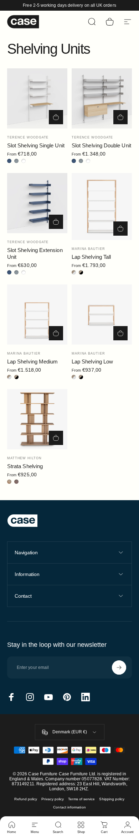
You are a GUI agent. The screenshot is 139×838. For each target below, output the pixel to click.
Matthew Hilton (24, 458)
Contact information (69, 807)
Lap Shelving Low (92, 361)
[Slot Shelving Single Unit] (37, 98)
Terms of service (81, 799)
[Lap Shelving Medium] (37, 314)
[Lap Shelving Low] (102, 314)
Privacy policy (52, 799)
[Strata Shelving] (37, 419)
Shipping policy (111, 799)
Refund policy (25, 799)
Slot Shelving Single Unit (36, 145)
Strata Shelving (25, 466)
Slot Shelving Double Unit (101, 145)
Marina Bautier (88, 249)
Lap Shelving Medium (32, 361)
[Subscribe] (119, 667)
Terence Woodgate (27, 137)
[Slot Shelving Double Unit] (102, 98)
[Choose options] (56, 117)
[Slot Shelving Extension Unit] (37, 203)
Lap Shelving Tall (91, 257)
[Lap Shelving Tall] (102, 206)
